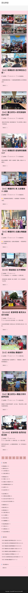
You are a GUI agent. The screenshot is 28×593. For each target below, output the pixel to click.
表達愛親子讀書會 (20, 22)
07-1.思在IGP (4, 526)
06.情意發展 (4, 510)
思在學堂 (5, 3)
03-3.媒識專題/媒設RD (6, 484)
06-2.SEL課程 (4, 515)
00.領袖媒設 (20, 76)
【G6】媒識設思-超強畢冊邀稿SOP (8, 546)
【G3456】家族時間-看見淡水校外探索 (9, 556)
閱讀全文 (6, 86)
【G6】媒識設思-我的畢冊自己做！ (9, 540)
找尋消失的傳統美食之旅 (7, 32)
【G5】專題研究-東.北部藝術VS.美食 (9, 548)
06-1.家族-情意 (19, 320)
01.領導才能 (20, 275)
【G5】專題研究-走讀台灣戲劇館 (8, 551)
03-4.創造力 (3, 487)
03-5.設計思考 (4, 490)
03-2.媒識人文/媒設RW (6, 481)
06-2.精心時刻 (4, 518)
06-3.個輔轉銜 (4, 520)
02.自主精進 (4, 493)
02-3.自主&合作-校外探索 (9, 320)
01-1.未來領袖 (13, 275)
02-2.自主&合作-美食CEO (6, 498)
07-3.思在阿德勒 (4, 531)
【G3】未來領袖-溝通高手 (12, 352)
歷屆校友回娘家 (20, 32)
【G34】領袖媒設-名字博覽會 (13, 270)
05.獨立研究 (20, 118)
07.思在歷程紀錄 (5, 524)
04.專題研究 (20, 194)
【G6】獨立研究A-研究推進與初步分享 (9, 543)
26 (21, 458)
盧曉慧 (4, 76)
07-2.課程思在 (4, 529)
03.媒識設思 (20, 156)
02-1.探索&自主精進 (5, 496)
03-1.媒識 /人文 (4, 479)
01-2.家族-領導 (6, 440)
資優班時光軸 (14, 51)
